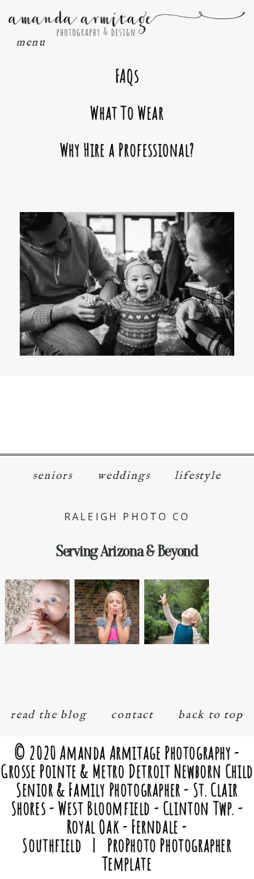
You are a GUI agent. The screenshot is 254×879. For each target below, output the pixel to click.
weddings (123, 476)
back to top (211, 715)
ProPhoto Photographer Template (167, 854)
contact (132, 715)
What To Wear (126, 112)
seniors (53, 476)
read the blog (48, 715)
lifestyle (197, 476)
